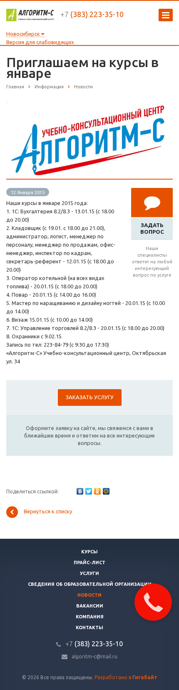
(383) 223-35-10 (92, 14)
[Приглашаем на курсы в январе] (89, 106)
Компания (90, 616)
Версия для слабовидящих (40, 42)
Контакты (89, 627)
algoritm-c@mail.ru (94, 656)
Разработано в (125, 677)
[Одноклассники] (97, 491)
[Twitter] (88, 491)
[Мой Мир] (106, 491)
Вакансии (89, 605)
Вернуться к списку (48, 511)
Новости (89, 595)
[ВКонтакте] (80, 491)
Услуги (89, 573)
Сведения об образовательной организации (90, 584)
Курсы (89, 551)
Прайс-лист (89, 562)
